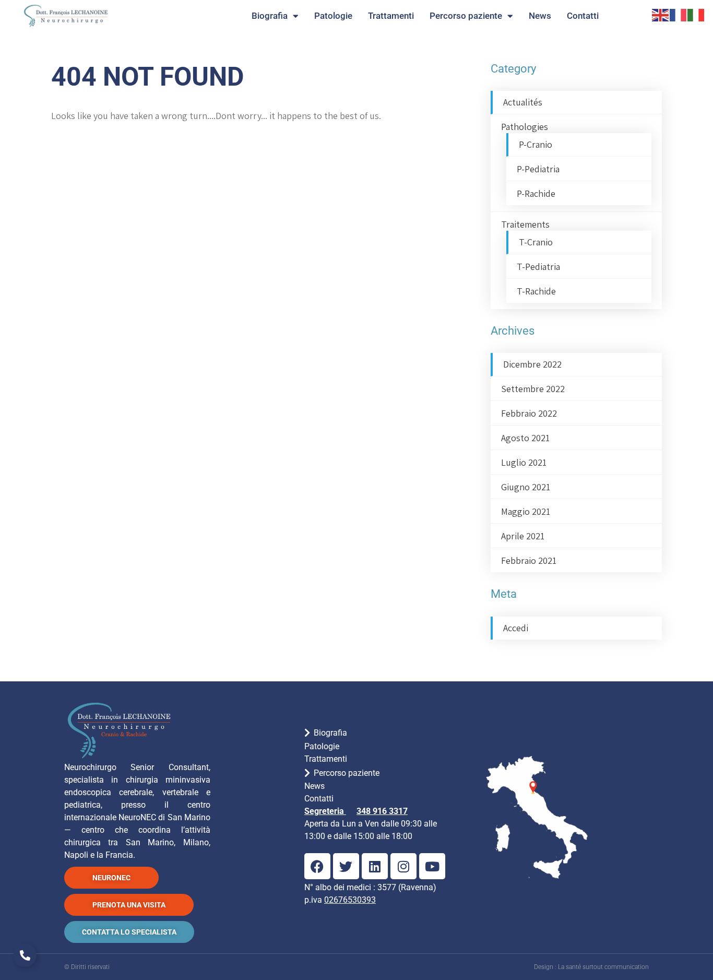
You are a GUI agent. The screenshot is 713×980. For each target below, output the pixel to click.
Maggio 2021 (525, 511)
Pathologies (524, 127)
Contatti (583, 15)
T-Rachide (536, 291)
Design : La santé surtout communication (591, 967)
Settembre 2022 (533, 389)
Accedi (515, 628)
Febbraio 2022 (529, 413)
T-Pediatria (538, 267)
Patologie (333, 15)
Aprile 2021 (522, 536)
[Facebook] (317, 866)
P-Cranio (535, 144)
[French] (678, 14)
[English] (661, 14)
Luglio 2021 (523, 462)
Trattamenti (391, 15)
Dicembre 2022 (532, 364)
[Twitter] (346, 866)
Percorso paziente (466, 15)
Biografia (270, 15)
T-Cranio (536, 242)
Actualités (522, 102)
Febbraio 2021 (528, 560)
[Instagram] (403, 866)
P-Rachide (536, 193)
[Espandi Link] (25, 955)
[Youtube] (432, 866)
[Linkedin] (375, 866)
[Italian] (696, 14)
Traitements (525, 224)
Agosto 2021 (525, 438)
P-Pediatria (538, 169)
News (540, 15)
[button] (381, 732)
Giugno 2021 (525, 487)
